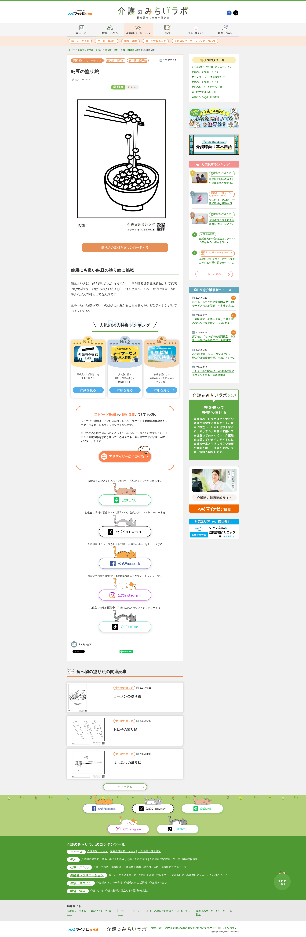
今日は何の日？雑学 (149, 851)
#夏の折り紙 (215, 87)
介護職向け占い (158, 882)
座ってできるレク (156, 41)
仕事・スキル (79, 867)
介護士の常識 (101, 867)
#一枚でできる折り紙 (204, 92)
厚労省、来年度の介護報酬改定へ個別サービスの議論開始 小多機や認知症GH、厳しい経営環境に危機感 (214, 303)
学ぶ (73, 859)
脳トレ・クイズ (80, 41)
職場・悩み (77, 891)
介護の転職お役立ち (116, 890)
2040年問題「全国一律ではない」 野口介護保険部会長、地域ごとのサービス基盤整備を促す (214, 356)
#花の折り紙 (199, 87)
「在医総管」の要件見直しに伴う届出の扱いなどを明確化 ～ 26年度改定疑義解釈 (214, 321)
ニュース (76, 852)
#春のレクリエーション (205, 72)
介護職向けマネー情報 (109, 882)
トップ (72, 50)
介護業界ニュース (97, 851)
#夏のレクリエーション (205, 82)
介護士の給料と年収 (147, 867)
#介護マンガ (218, 76)
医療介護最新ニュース (122, 851)
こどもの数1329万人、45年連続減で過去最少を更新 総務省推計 (213, 373)
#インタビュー (200, 76)
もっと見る (125, 786)
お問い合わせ (157, 928)
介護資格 (128, 867)
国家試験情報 (190, 859)
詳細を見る (88, 390)
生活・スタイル (80, 883)
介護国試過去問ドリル (94, 859)
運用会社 (212, 928)
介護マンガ (96, 890)
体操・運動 (130, 41)
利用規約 (170, 928)
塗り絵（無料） (107, 41)
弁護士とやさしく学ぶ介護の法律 (128, 859)
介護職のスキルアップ (173, 867)
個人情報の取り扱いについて (191, 928)
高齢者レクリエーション (90, 50)
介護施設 (116, 867)
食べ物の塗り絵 (131, 50)
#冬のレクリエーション (218, 66)
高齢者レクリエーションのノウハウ (195, 41)
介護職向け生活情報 (135, 882)
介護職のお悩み (139, 890)
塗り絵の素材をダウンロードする (125, 247)
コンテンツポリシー (228, 928)
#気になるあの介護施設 (205, 97)
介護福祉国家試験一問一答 (164, 859)
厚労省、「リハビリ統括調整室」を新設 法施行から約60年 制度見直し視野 (214, 338)
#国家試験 (198, 66)
